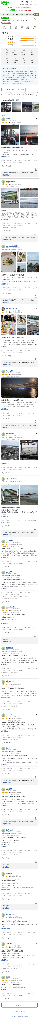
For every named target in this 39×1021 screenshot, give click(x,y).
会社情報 (13, 1017)
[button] (6, 107)
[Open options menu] (36, 118)
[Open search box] (3, 90)
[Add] (35, 19)
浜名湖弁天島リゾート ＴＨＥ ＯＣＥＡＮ (14, 20)
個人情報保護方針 (23, 1017)
